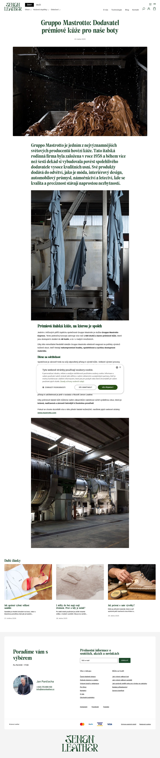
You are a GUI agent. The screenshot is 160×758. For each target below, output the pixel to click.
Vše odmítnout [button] (85, 387)
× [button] (120, 367)
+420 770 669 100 (44, 687)
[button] (54, 387)
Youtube (106, 707)
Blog (127, 10)
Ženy (29, 5)
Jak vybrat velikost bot (120, 676)
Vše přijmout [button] (107, 387)
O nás (105, 10)
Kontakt (135, 10)
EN (155, 4)
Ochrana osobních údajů (128, 724)
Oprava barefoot (118, 690)
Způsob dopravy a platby (89, 680)
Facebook (95, 707)
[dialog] (80, 378)
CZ (150, 4)
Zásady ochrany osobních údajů (72, 381)
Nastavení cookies (145, 724)
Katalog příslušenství (119, 687)
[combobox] (117, 367)
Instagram (83, 707)
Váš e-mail (85, 660)
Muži (38, 5)
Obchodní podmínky (87, 697)
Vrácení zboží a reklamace (89, 683)
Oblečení (54, 9)
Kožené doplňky (40, 9)
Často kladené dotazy (88, 676)
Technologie (116, 10)
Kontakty (83, 690)
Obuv (27, 9)
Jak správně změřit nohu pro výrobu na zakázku (129, 683)
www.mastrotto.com (47, 413)
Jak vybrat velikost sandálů (122, 680)
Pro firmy (83, 687)
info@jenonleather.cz (45, 689)
